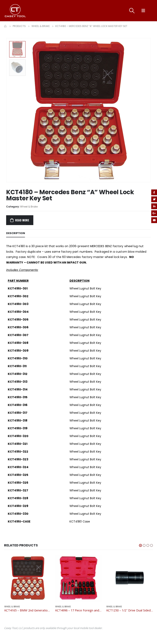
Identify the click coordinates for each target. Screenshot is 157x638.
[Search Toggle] (132, 10)
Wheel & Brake (29, 206)
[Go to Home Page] (5, 26)
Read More (22, 220)
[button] (140, 545)
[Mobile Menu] (143, 10)
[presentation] (146, 110)
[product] (27, 578)
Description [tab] (15, 233)
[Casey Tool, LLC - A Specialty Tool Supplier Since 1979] (15, 10)
